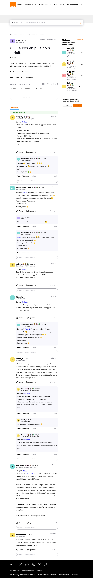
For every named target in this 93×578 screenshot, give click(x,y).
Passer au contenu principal (9, 1)
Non (67, 105)
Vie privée (75, 574)
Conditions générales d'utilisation (32, 570)
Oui (78, 105)
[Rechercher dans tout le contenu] (80, 22)
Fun (55, 4)
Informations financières (27, 574)
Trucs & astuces (44, 4)
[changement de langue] (81, 4)
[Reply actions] (56, 159)
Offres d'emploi (64, 574)
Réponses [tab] (15, 107)
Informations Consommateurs (19, 576)
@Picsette (27, 329)
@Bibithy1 (27, 393)
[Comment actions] (57, 116)
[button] (19, 176)
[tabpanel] (34, 334)
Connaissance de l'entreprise (47, 574)
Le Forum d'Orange (17, 35)
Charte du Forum (15, 570)
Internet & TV (30, 4)
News (62, 4)
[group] (42, 84)
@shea (24, 122)
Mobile (19, 4)
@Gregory (29, 473)
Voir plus (80, 39)
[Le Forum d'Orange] (13, 4)
